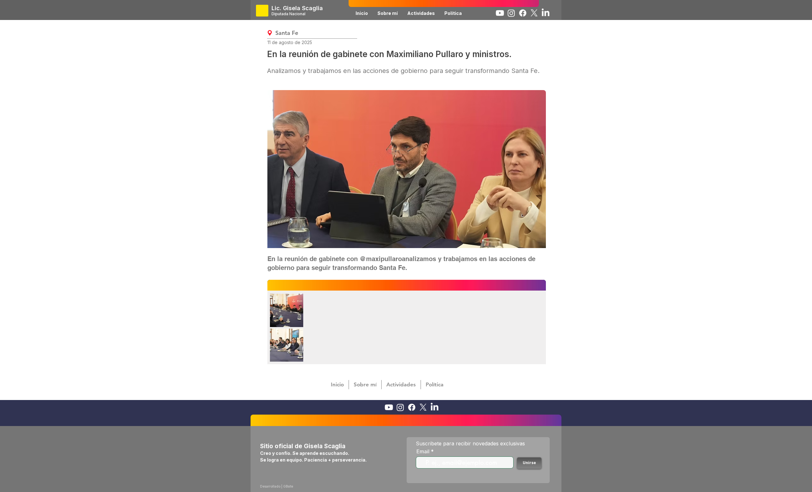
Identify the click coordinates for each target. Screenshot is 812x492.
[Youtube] (500, 13)
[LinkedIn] (545, 13)
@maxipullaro (381, 259)
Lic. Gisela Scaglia (297, 8)
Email (422, 451)
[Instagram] (511, 13)
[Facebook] (522, 13)
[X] (534, 13)
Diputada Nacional (288, 13)
